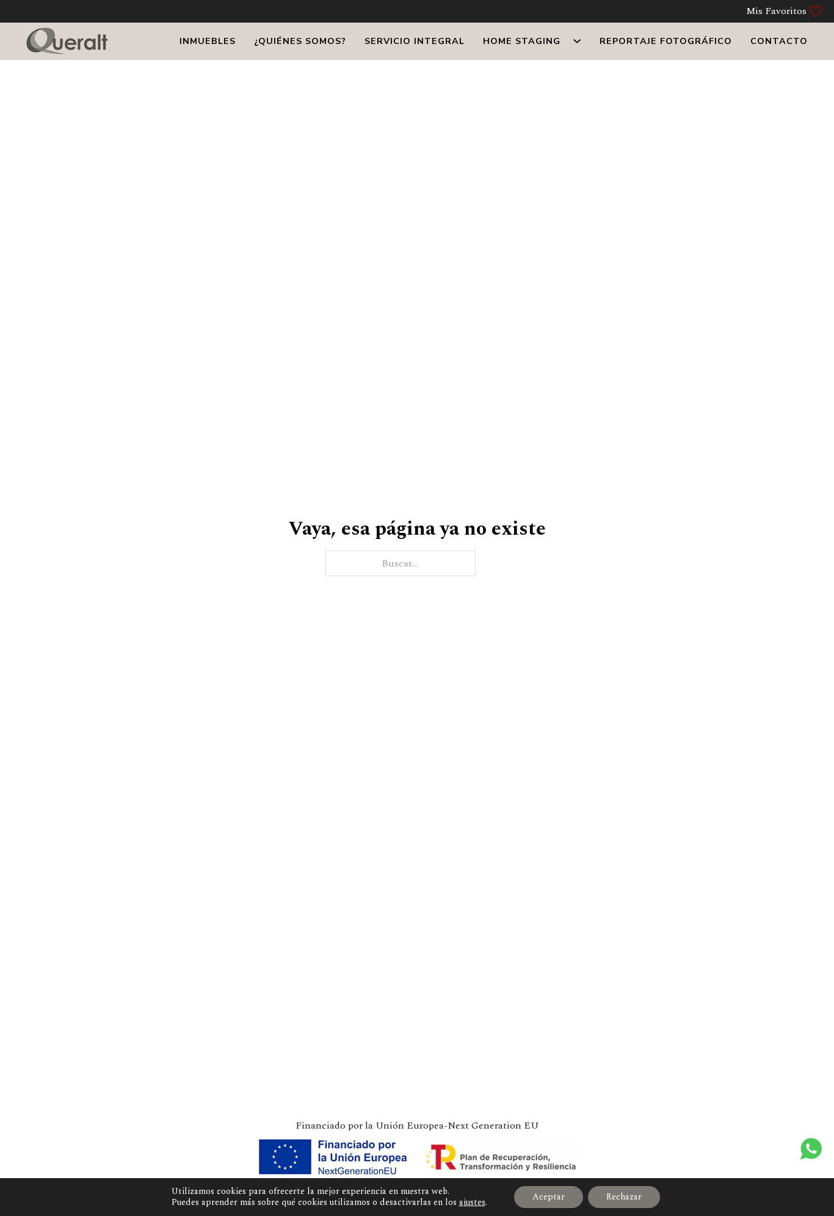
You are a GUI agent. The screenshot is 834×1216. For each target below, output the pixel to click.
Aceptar (548, 1196)
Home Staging (521, 41)
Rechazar (624, 1196)
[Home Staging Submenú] (577, 41)
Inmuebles (207, 41)
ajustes (472, 1202)
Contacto (779, 41)
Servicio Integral (414, 41)
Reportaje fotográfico (666, 41)
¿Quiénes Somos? (300, 41)
